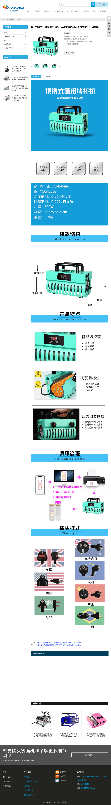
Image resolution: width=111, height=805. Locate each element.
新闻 (94, 11)
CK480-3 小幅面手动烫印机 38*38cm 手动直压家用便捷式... (20, 69)
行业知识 (7, 786)
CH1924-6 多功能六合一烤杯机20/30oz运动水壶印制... (69, 735)
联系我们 (103, 11)
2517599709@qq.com (88, 788)
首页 (27, 11)
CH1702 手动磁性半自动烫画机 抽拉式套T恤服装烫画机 (19, 98)
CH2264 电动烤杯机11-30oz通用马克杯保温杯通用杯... (96, 735)
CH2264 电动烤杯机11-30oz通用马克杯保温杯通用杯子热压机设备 (59, 643)
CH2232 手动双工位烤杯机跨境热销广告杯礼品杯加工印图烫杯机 (59, 645)
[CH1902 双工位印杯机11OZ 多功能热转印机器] (43, 719)
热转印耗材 (57, 11)
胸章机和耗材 (8, 48)
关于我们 (36, 11)
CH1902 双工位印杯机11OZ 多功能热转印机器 (43, 735)
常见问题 (86, 11)
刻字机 (6, 40)
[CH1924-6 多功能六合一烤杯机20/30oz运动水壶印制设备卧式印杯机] (69, 719)
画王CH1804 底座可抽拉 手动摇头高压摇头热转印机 (20, 88)
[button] (59, 66)
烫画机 (45, 11)
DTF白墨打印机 (72, 11)
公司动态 (7, 781)
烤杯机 (20, 19)
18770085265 (85, 784)
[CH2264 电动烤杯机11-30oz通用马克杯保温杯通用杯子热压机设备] (96, 719)
